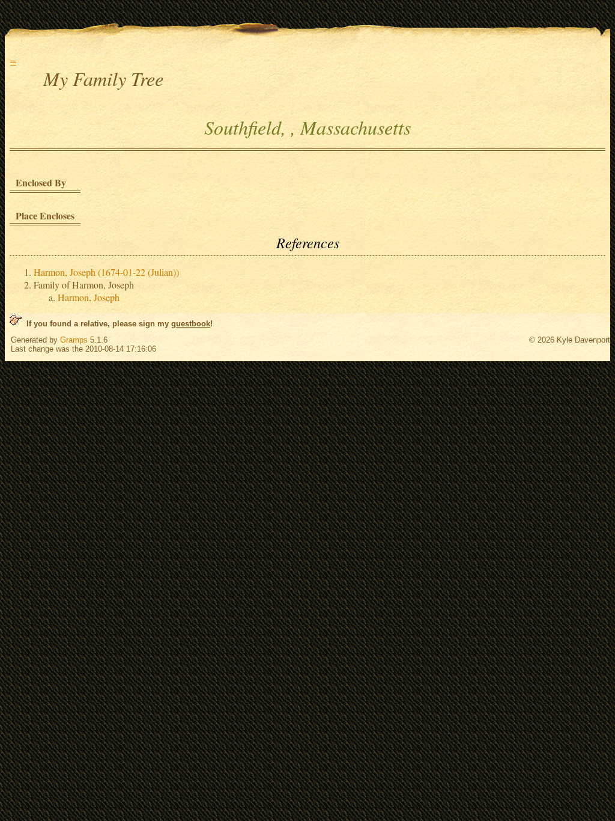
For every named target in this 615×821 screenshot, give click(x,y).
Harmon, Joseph (89, 297)
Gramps (74, 339)
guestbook (190, 323)
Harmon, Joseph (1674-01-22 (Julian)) (106, 272)
